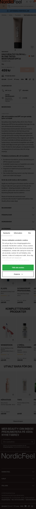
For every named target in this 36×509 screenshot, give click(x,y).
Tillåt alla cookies (18, 267)
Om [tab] (29, 233)
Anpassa (17, 274)
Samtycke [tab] (6, 233)
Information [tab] (18, 233)
